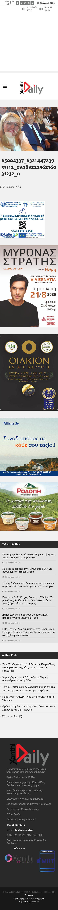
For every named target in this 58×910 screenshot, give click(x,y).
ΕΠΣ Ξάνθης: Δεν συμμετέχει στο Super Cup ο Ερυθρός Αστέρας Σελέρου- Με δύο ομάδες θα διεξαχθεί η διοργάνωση (28, 632)
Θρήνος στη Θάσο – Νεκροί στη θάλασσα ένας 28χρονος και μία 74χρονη (28, 708)
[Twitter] (21, 3)
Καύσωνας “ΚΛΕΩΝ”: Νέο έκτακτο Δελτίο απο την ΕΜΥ (28, 698)
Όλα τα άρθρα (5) (12, 716)
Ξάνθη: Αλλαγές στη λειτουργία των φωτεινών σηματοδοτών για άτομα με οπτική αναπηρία (28, 584)
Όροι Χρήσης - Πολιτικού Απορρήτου (29, 898)
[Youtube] (28, 3)
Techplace (29, 895)
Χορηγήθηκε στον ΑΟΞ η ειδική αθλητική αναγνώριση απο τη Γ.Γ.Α (25, 679)
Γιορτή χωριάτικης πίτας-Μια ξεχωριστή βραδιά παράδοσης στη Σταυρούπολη (28, 556)
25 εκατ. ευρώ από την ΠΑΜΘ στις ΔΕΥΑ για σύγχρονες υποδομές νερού (27, 570)
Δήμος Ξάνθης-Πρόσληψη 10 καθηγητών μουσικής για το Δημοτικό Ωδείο (25, 616)
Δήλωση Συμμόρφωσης (29, 901)
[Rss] (32, 3)
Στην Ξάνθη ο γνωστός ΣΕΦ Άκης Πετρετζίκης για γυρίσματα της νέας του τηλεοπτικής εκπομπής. (28, 667)
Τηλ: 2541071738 (16, 824)
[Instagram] (25, 3)
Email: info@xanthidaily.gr (20, 829)
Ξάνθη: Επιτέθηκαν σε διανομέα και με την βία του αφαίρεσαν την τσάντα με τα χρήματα (28, 688)
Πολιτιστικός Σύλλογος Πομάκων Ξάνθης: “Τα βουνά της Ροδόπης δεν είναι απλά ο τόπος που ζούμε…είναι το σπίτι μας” (27, 600)
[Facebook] (17, 3)
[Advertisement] (29, 42)
